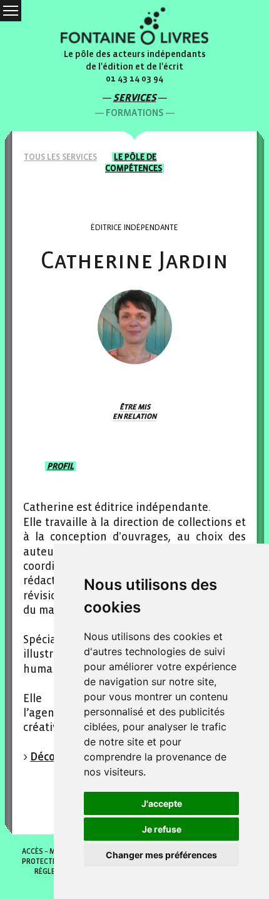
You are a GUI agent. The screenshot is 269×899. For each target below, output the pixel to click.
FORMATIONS (135, 112)
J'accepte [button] (161, 803)
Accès (32, 852)
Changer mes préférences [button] (161, 854)
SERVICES (134, 97)
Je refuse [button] (161, 829)
